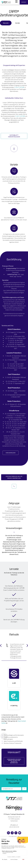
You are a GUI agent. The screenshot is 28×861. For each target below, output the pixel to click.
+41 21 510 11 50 (14, 827)
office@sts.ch (14, 825)
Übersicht (6, 23)
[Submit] (24, 788)
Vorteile (17, 23)
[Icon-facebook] (12, 832)
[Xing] (15, 832)
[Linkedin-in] (8, 832)
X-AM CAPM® (19, 87)
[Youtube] (19, 832)
